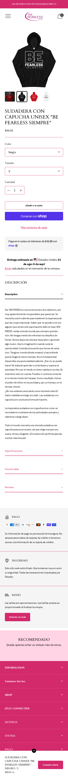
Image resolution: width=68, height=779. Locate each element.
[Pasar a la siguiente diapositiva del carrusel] (63, 658)
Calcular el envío (17, 617)
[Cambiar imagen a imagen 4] (46, 97)
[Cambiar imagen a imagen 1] (10, 97)
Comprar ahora (50, 764)
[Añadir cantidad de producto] (8, 190)
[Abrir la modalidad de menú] (8, 16)
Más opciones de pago (34, 227)
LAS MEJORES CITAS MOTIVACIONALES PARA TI (34, 4)
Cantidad (10, 182)
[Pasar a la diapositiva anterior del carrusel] (5, 658)
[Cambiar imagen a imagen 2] (22, 97)
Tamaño (9, 163)
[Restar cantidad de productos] (20, 190)
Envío (8, 268)
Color (8, 144)
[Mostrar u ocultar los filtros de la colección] (34, 751)
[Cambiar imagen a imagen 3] (34, 97)
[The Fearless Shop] (34, 15)
